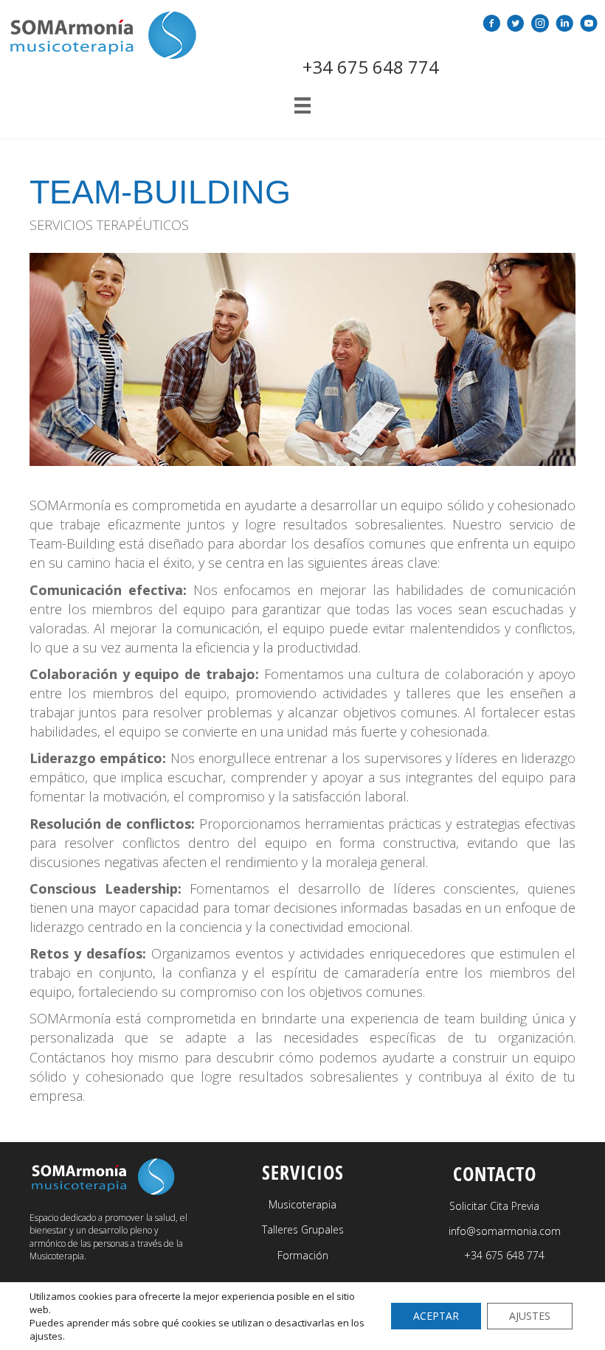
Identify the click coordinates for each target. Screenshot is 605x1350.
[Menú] (302, 105)
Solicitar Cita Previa (494, 1206)
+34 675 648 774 (370, 67)
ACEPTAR (436, 1316)
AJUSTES (529, 1316)
